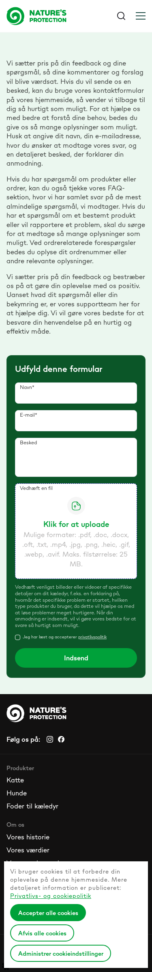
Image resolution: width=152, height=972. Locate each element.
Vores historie (27, 836)
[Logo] (41, 16)
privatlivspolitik (92, 637)
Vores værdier (27, 849)
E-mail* (28, 414)
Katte (15, 779)
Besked (28, 442)
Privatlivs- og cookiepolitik (50, 896)
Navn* (27, 387)
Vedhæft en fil (36, 488)
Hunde (16, 793)
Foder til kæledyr (32, 806)
